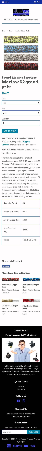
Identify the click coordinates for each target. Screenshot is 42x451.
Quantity (5, 118)
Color (4, 98)
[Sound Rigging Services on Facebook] (18, 401)
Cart (38, 2)
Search (21, 386)
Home (3, 31)
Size (3, 108)
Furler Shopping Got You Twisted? (21, 335)
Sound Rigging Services (24, 439)
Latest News (21, 330)
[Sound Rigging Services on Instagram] (24, 401)
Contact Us (21, 389)
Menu (6, 2)
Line (10, 31)
